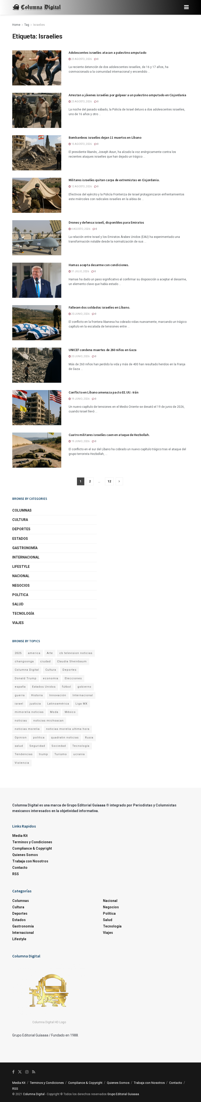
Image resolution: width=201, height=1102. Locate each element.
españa (20, 686)
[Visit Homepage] (36, 7)
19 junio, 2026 (80, 398)
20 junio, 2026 (80, 314)
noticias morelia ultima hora (67, 729)
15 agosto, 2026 (81, 144)
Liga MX (81, 703)
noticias (21, 720)
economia (50, 678)
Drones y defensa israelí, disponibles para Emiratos (106, 222)
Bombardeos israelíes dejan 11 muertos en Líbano (105, 137)
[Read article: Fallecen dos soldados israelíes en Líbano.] (36, 322)
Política (20, 595)
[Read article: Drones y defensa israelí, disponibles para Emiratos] (36, 237)
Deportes (21, 529)
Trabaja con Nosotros (30, 861)
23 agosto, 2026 (81, 59)
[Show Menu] (186, 7)
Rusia (89, 737)
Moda (54, 712)
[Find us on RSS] (33, 1072)
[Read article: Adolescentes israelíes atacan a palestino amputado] (36, 67)
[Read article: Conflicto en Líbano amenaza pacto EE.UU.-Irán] (36, 407)
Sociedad (58, 746)
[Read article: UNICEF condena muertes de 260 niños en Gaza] (36, 365)
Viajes (18, 623)
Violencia (22, 762)
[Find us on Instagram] (27, 1072)
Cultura (20, 520)
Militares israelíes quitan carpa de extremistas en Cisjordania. (114, 180)
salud (19, 746)
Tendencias (24, 754)
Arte (50, 653)
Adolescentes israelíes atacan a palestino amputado (107, 52)
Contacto (19, 868)
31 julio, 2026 (80, 271)
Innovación (57, 695)
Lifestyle (21, 567)
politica (39, 737)
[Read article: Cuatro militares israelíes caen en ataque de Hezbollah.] (36, 450)
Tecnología (23, 613)
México (70, 712)
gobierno (84, 686)
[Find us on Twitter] (20, 1072)
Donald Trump (26, 678)
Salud (18, 604)
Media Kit (20, 836)
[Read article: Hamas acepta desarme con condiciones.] (36, 280)
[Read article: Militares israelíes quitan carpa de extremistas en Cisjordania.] (36, 195)
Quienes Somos (25, 855)
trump (43, 754)
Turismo (60, 754)
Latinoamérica (58, 703)
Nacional (20, 576)
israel (19, 703)
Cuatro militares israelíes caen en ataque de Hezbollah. (109, 435)
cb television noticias (75, 653)
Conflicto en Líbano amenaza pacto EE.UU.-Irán (103, 392)
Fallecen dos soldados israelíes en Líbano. (99, 307)
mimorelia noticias (29, 712)
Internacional (25, 557)
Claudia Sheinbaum (72, 661)
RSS (15, 874)
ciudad (45, 661)
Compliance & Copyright (32, 848)
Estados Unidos (44, 686)
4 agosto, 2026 (80, 229)
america (34, 653)
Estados (20, 539)
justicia (35, 703)
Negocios (21, 585)
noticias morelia (27, 729)
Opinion (21, 737)
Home (16, 25)
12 (109, 481)
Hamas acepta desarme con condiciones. (99, 265)
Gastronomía (25, 548)
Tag (26, 25)
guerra (20, 695)
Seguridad (37, 746)
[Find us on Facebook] (13, 1072)
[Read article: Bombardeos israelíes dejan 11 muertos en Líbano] (36, 152)
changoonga (24, 661)
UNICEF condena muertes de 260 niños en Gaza (103, 350)
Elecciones (73, 678)
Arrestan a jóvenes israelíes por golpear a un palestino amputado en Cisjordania (127, 95)
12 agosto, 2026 (81, 186)
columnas (22, 510)
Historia (37, 695)
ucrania (79, 754)
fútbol (66, 686)
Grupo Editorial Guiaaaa (123, 1094)
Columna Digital (27, 669)
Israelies (39, 25)
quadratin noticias (65, 737)
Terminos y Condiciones (32, 842)
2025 (18, 653)
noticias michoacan (48, 720)
